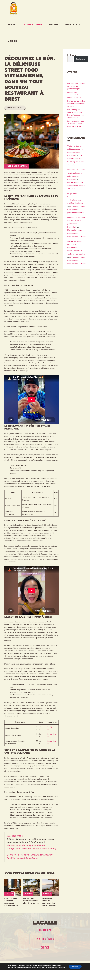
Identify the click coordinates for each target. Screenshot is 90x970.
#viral (43, 848)
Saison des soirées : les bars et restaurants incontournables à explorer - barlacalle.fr (76, 247)
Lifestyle (71, 25)
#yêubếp (41, 845)
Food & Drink (33, 25)
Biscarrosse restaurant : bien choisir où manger (31, 900)
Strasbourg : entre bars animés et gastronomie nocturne (76, 209)
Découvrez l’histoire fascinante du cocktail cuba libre (76, 185)
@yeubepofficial (15, 835)
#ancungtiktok (29, 845)
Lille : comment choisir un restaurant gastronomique (11, 902)
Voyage (53, 25)
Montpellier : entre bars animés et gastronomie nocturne (76, 233)
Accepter (75, 967)
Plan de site (45, 930)
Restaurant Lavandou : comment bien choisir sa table (49, 902)
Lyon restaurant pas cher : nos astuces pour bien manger (75, 124)
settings (62, 968)
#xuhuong (51, 848)
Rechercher (72, 55)
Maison (12, 41)
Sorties (23, 166)
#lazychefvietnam (30, 848)
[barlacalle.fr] (13, 8)
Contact (45, 947)
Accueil (13, 25)
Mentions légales (45, 939)
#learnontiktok (14, 845)
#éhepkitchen (14, 848)
